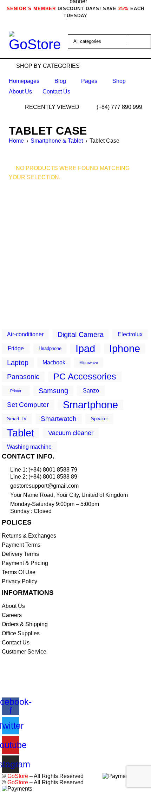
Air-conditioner (25, 334)
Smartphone (90, 405)
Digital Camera (81, 334)
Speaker (99, 418)
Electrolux (130, 334)
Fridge (16, 348)
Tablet (20, 433)
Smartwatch (59, 418)
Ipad (85, 348)
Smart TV (17, 418)
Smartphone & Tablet (57, 141)
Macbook (53, 362)
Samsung (53, 391)
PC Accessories (84, 376)
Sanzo (91, 391)
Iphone (124, 348)
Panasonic (23, 376)
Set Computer (28, 404)
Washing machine (29, 447)
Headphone (50, 348)
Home (16, 141)
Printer (15, 391)
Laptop (17, 362)
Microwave (88, 363)
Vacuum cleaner (70, 432)
